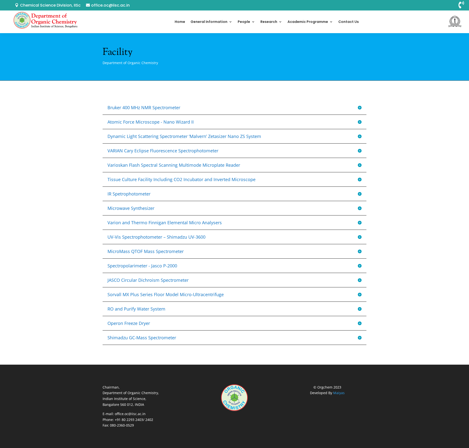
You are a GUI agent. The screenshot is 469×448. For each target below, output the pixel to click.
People (244, 21)
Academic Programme (308, 21)
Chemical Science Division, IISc (50, 5)
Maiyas (339, 392)
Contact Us (348, 21)
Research (268, 21)
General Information (209, 21)
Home (180, 21)
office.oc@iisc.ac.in (110, 5)
